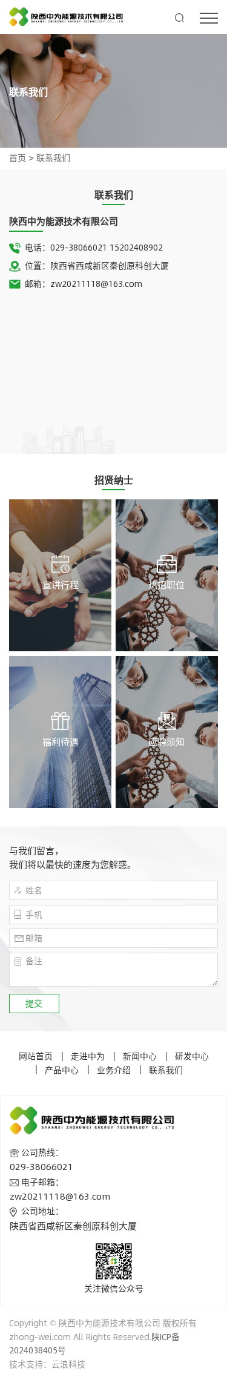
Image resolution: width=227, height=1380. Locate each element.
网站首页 (36, 1056)
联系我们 (53, 158)
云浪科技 (68, 1364)
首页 (17, 158)
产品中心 (62, 1070)
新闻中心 (140, 1056)
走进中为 (88, 1056)
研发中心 (192, 1056)
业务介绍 (114, 1070)
